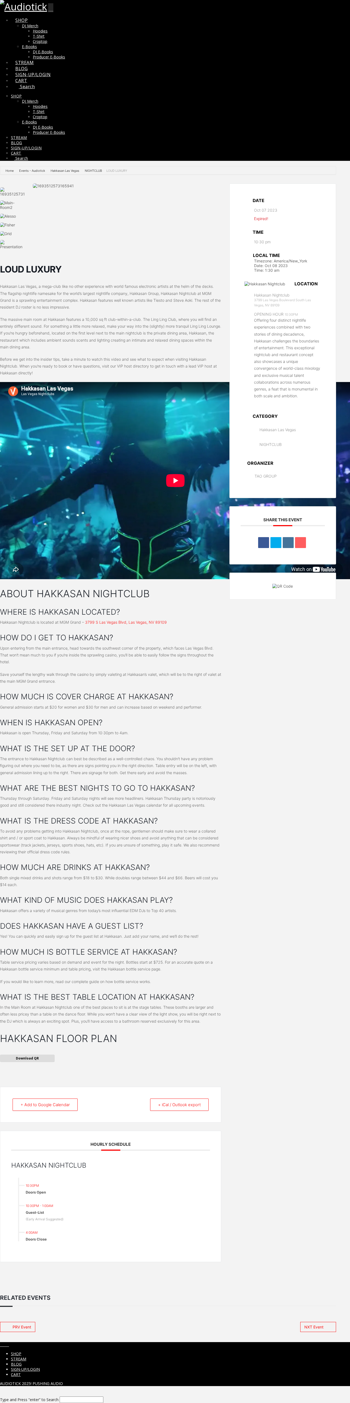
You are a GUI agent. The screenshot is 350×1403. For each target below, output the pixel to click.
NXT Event (313, 1327)
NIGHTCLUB (93, 171)
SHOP (16, 1353)
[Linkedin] (288, 542)
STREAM (18, 1358)
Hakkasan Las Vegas (65, 171)
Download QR (27, 1058)
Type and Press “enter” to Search (29, 1399)
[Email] (300, 542)
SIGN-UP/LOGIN (25, 1369)
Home (9, 171)
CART (16, 1374)
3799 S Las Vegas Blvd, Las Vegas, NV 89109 (126, 622)
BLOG (16, 1364)
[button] (50, 7)
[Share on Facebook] (263, 542)
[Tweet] (275, 542)
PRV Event (22, 1327)
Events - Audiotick (32, 171)
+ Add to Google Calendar (45, 1104)
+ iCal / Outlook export (179, 1104)
